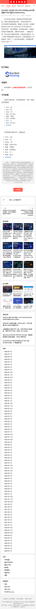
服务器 (14, 6)
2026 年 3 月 (8, 364)
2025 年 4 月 (8, 393)
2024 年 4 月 (8, 424)
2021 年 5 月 (8, 515)
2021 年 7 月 (8, 509)
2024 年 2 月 (8, 429)
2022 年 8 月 (8, 476)
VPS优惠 (8, 6)
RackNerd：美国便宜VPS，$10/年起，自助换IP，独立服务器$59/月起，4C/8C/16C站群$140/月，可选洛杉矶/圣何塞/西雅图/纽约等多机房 (28, 307)
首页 (2, 6)
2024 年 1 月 (8, 432)
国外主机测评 (20, 599)
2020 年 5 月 (8, 546)
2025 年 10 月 (8, 377)
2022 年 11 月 (8, 468)
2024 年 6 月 (8, 419)
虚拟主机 (27, 6)
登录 (5, 584)
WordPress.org (9, 592)
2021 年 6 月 (8, 512)
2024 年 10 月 (8, 408)
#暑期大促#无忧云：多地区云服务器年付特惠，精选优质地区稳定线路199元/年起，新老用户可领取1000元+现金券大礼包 (7, 307)
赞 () (18, 189)
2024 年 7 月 (8, 416)
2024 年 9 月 (8, 411)
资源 (5, 575)
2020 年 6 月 (8, 543)
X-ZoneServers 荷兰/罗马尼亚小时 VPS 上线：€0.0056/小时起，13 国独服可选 (18, 254)
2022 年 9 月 (8, 473)
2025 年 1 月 (8, 401)
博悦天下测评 (28, 599)
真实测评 (7, 570)
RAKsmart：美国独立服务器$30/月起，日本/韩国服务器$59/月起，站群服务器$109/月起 (7, 294)
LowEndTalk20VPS (19, 87)
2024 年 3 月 (8, 426)
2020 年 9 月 (8, 535)
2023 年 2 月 (8, 460)
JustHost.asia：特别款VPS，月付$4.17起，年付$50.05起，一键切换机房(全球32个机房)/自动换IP (28, 294)
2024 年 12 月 (8, 403)
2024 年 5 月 (8, 421)
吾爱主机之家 (18, 2)
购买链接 (8, 125)
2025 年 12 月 (8, 372)
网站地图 (31, 602)
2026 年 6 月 (8, 357)
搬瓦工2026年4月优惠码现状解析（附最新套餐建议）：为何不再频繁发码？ (17, 294)
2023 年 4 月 (8, 455)
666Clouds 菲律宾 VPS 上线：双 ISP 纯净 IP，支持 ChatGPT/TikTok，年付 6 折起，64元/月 (28, 255)
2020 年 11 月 (8, 530)
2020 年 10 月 (8, 533)
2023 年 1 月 (8, 463)
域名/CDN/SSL (8, 562)
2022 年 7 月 (8, 478)
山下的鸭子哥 (17, 200)
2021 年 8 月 (8, 507)
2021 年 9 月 (8, 504)
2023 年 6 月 (8, 450)
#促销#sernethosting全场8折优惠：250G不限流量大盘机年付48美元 (9, 211)
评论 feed (7, 589)
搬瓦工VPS (20, 6)
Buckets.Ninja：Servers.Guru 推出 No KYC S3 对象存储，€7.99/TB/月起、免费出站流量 (18, 273)
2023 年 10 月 (8, 439)
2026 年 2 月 (8, 367)
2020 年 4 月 (8, 548)
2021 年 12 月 (8, 496)
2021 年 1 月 (8, 525)
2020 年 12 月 (8, 527)
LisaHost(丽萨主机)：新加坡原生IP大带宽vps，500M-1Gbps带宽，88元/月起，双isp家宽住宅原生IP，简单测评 (18, 307)
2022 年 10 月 (8, 470)
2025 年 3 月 (8, 395)
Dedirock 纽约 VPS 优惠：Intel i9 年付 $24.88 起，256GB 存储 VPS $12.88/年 (7, 235)
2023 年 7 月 (8, 447)
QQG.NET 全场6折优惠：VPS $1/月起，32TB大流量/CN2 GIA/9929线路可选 (17, 235)
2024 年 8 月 (8, 414)
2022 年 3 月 (8, 489)
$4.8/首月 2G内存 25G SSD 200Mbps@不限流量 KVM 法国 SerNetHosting (19, 180)
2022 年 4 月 (8, 486)
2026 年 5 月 (8, 359)
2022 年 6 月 (8, 481)
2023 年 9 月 (8, 442)
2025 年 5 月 (8, 390)
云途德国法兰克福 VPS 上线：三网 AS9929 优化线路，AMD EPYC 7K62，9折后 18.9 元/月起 (28, 236)
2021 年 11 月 (8, 499)
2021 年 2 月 (8, 522)
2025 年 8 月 (8, 382)
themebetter (22, 602)
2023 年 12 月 (8, 434)
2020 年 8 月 (8, 538)
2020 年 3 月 (8, 551)
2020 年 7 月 (8, 540)
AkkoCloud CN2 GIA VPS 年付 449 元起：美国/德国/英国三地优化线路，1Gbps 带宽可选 (7, 254)
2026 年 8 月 (8, 351)
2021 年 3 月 (8, 520)
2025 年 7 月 (8, 385)
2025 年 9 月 (8, 380)
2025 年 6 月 (8, 388)
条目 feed (7, 587)
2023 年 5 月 (8, 452)
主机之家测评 (11, 599)
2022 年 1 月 (8, 494)
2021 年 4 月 (8, 517)
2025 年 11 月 (8, 375)
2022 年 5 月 (8, 483)
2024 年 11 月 (8, 406)
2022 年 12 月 (8, 465)
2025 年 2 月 (8, 398)
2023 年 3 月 (8, 458)
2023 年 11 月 (8, 437)
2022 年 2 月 (8, 491)
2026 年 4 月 (8, 362)
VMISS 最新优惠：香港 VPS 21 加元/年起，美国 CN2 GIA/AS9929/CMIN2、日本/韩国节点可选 (8, 272)
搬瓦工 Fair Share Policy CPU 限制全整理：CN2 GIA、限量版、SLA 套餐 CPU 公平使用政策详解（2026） (28, 273)
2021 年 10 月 (8, 502)
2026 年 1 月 (8, 370)
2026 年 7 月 (8, 354)
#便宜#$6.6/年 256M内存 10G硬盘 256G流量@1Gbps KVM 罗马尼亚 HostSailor (27, 212)
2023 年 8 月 (8, 445)
